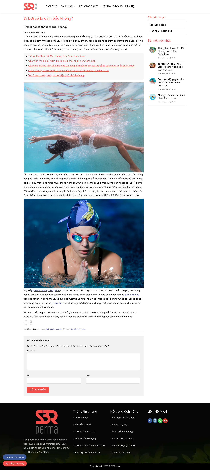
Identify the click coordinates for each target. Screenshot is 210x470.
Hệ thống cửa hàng (15, 463)
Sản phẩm (67, 6)
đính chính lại (132, 294)
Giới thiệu (52, 6)
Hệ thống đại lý (88, 6)
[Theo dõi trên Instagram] (155, 420)
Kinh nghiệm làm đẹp (54, 329)
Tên (28, 375)
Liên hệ (129, 6)
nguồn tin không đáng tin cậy (46, 290)
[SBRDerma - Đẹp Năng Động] (32, 6)
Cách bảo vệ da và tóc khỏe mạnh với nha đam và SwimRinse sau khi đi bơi (68, 70)
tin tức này (57, 302)
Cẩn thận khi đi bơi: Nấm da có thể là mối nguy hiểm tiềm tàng (61, 60)
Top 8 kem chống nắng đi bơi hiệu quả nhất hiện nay (56, 75)
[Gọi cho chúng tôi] (160, 420)
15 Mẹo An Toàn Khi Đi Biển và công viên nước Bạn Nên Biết (170, 66)
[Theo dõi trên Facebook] (150, 420)
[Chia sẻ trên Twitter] (31, 322)
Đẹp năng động (112, 6)
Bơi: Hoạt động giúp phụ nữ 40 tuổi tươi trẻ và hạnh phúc (171, 82)
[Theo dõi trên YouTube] (165, 420)
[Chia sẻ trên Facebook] (26, 322)
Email (88, 375)
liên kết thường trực (78, 329)
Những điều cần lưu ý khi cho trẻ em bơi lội (171, 97)
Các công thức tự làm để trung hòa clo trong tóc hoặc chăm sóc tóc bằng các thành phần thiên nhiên (81, 65)
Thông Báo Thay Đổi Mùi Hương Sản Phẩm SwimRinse (56, 56)
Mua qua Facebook (15, 457)
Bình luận (31, 350)
